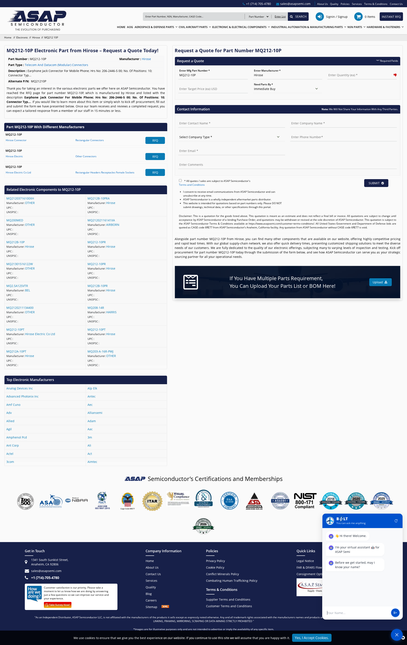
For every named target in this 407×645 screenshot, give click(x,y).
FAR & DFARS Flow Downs (314, 567)
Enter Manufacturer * (267, 70)
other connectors (85, 156)
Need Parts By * (263, 84)
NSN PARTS (354, 27)
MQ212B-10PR (98, 286)
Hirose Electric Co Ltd (18, 172)
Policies (345, 4)
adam (92, 421)
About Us (322, 4)
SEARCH (300, 16)
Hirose (36, 37)
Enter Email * (186, 146)
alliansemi (95, 413)
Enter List (280, 16)
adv (9, 413)
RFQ (155, 140)
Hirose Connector (16, 140)
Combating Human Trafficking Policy (231, 581)
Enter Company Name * (304, 119)
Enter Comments (188, 160)
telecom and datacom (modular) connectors (56, 65)
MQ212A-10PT (16, 351)
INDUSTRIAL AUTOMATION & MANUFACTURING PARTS (307, 27)
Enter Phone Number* (304, 132)
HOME (121, 27)
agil (9, 429)
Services (357, 4)
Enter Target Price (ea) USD (195, 84)
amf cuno (13, 405)
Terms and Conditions (192, 185)
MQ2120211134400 (19, 308)
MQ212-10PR (97, 242)
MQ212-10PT (15, 329)
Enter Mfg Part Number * (194, 70)
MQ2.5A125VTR (17, 286)
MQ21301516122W (19, 264)
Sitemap (154, 607)
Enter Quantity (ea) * (340, 70)
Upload (379, 282)
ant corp (12, 445)
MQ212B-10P (15, 242)
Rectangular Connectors (89, 140)
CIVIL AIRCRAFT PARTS (193, 27)
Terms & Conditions (375, 4)
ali (89, 445)
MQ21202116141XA (101, 220)
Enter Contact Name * (191, 119)
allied (10, 421)
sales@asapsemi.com (46, 571)
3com (10, 462)
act (90, 454)
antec (92, 396)
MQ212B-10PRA (99, 198)
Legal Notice (305, 561)
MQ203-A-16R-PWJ (100, 351)
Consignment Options (312, 574)
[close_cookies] (403, 638)
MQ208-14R (96, 308)
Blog (149, 594)
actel (9, 454)
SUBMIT (374, 183)
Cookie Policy (215, 567)
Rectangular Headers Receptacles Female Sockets (104, 172)
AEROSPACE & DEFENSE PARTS (154, 27)
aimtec (92, 462)
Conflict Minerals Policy (222, 574)
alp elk (92, 388)
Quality (334, 4)
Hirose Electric (14, 156)
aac (90, 429)
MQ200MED (14, 220)
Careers (151, 600)
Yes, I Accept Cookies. (312, 637)
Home (8, 37)
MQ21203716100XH (20, 198)
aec (90, 405)
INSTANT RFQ (391, 17)
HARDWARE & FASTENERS (383, 27)
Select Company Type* (192, 132)
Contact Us (396, 4)
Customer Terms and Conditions (229, 606)
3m (90, 437)
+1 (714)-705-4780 (45, 577)
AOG (130, 27)
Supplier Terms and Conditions (228, 599)
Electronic (22, 37)
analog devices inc (19, 388)
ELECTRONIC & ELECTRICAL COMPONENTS (239, 27)
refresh (396, 520)
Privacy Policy (215, 561)
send (395, 613)
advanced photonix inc (22, 396)
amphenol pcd (16, 437)
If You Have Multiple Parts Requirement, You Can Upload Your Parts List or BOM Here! (282, 282)
